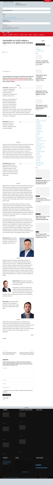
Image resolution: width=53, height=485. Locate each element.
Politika (15, 34)
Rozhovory (35, 34)
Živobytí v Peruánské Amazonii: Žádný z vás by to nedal (42, 62)
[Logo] (5, 32)
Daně (38, 134)
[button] (48, 33)
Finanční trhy (8, 38)
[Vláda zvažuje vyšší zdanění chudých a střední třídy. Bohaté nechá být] (26, 441)
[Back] (20, 2)
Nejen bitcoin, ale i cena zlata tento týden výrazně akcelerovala (43, 217)
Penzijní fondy (40, 137)
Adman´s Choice (40, 163)
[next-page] (36, 241)
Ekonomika (10, 34)
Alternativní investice (41, 140)
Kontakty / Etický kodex (10, 4)
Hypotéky (39, 126)
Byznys (26, 34)
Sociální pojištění (40, 143)
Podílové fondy (40, 131)
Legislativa (39, 128)
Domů (4, 38)
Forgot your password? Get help (9, 17)
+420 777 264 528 (7, 461)
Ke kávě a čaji (41, 34)
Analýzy (38, 133)
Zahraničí (39, 130)
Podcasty (39, 150)
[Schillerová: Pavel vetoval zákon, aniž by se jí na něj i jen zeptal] (43, 192)
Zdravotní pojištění (41, 151)
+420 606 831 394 (7, 462)
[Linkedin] (23, 47)
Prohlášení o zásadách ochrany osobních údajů (13, 18)
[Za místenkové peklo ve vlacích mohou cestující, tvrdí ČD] (26, 427)
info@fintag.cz (6, 463)
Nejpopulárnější (40, 50)
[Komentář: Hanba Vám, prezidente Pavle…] (26, 414)
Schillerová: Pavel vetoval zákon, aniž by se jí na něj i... (43, 200)
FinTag (25, 78)
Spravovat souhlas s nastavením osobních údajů (28, 477)
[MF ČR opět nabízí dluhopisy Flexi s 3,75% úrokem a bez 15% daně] (43, 227)
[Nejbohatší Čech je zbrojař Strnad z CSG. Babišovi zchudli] (43, 87)
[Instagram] (17, 2)
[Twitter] (18, 2)
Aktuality (5, 34)
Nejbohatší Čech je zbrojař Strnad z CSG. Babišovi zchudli (42, 92)
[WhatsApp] (20, 47)
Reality (38, 153)
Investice (30, 34)
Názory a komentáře (41, 120)
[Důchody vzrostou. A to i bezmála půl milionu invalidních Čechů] (43, 174)
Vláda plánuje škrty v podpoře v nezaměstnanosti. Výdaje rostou (41, 77)
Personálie (39, 148)
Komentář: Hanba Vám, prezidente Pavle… (26, 419)
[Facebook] (16, 2)
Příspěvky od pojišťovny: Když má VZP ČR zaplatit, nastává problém (26, 353)
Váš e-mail (5, 25)
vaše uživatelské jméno (8, 10)
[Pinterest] (17, 47)
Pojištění (39, 139)
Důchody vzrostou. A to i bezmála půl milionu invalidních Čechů (43, 182)
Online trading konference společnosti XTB (15, 79)
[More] (26, 47)
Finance (22, 34)
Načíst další (38, 114)
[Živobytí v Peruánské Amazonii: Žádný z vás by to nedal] (43, 57)
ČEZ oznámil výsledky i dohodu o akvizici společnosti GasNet (10, 353)
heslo (4, 14)
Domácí (38, 123)
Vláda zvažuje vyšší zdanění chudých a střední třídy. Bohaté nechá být (25, 448)
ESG (38, 142)
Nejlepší (38, 49)
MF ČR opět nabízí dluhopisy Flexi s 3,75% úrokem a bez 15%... (42, 235)
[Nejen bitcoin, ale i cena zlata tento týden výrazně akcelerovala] (43, 210)
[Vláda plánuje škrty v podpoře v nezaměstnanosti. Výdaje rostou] (43, 71)
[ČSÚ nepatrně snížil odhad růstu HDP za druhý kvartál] (43, 101)
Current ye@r (6, 397)
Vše (38, 47)
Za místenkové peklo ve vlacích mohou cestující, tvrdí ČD (26, 432)
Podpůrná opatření (41, 146)
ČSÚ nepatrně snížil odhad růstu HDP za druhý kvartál (42, 107)
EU (18, 34)
